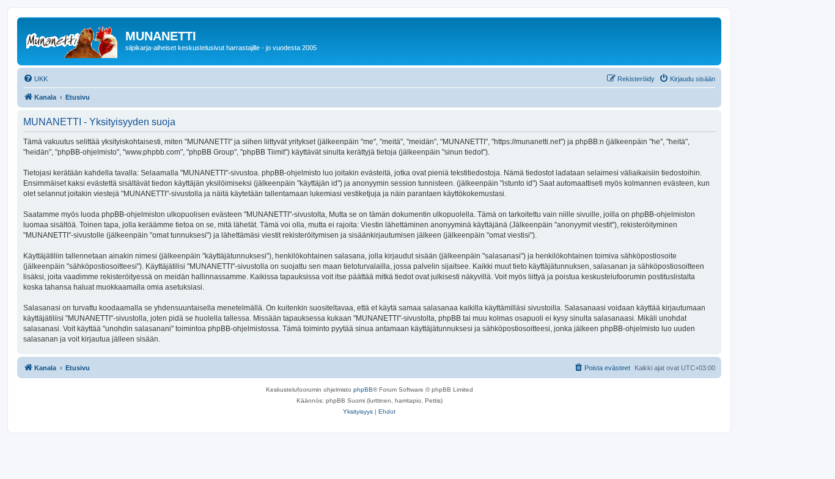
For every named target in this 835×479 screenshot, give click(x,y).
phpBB (363, 389)
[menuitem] (35, 78)
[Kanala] (72, 39)
